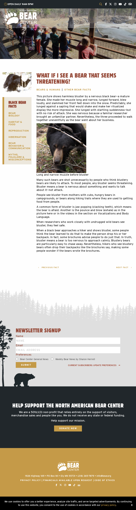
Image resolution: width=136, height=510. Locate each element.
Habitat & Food (15, 123)
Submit (26, 365)
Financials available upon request (67, 480)
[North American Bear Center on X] (109, 4)
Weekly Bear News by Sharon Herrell (75, 359)
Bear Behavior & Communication (19, 146)
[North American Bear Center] (20, 17)
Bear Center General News (34, 359)
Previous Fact (50, 267)
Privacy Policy (30, 480)
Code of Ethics (105, 480)
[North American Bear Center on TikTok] (124, 4)
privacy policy (108, 505)
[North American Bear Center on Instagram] (114, 4)
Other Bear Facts (77, 89)
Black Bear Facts (17, 104)
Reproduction (18, 130)
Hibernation (17, 137)
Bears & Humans (48, 89)
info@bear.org (104, 476)
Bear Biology (14, 114)
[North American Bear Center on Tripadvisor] (129, 3)
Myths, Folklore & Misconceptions (19, 157)
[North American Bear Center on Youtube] (119, 4)
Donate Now (68, 428)
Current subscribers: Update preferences (92, 365)
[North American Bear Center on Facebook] (105, 4)
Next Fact (122, 267)
